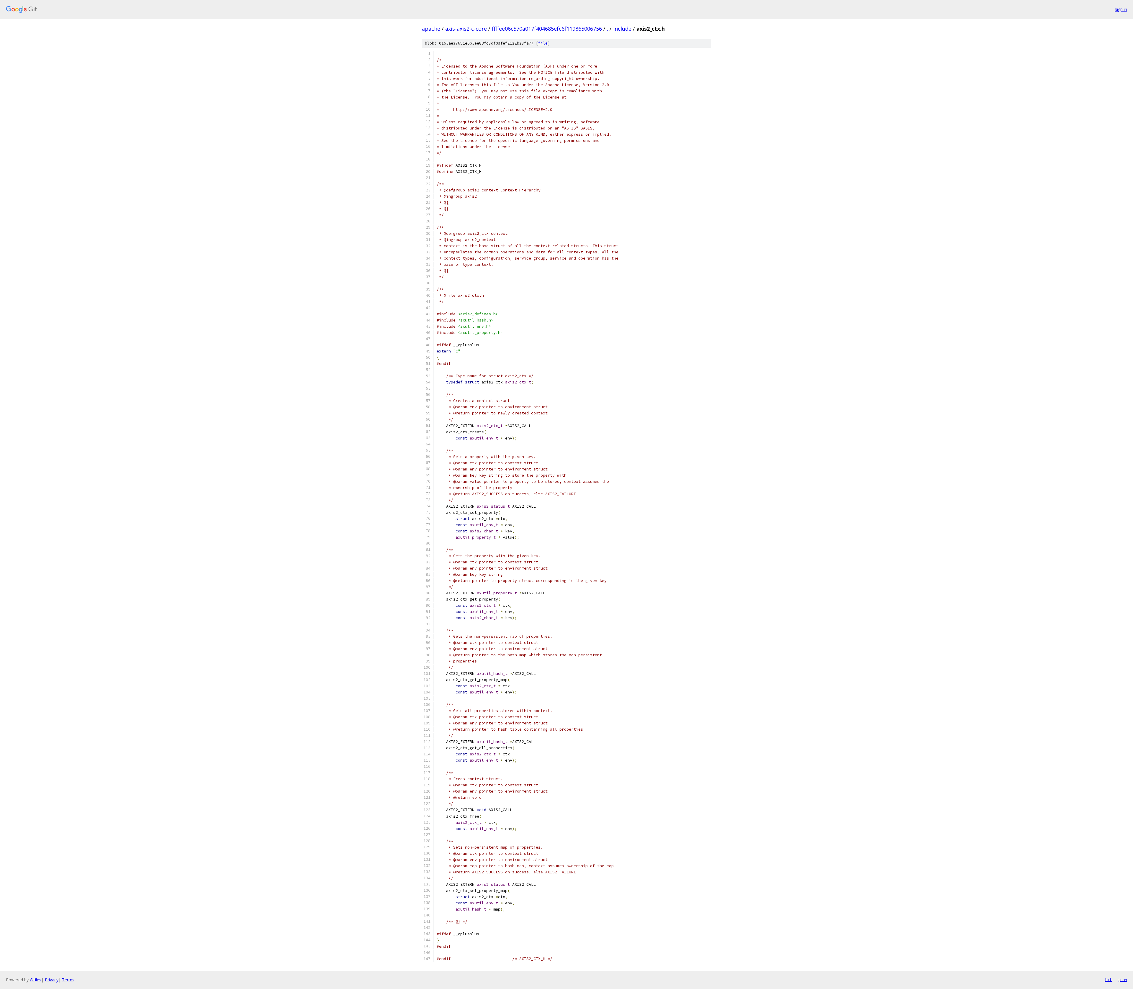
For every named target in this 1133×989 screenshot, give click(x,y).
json (1122, 979)
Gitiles (35, 980)
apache (431, 28)
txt (1108, 979)
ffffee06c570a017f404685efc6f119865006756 (547, 28)
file (543, 43)
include (622, 28)
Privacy (51, 980)
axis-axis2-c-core (466, 28)
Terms (68, 980)
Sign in (1121, 9)
